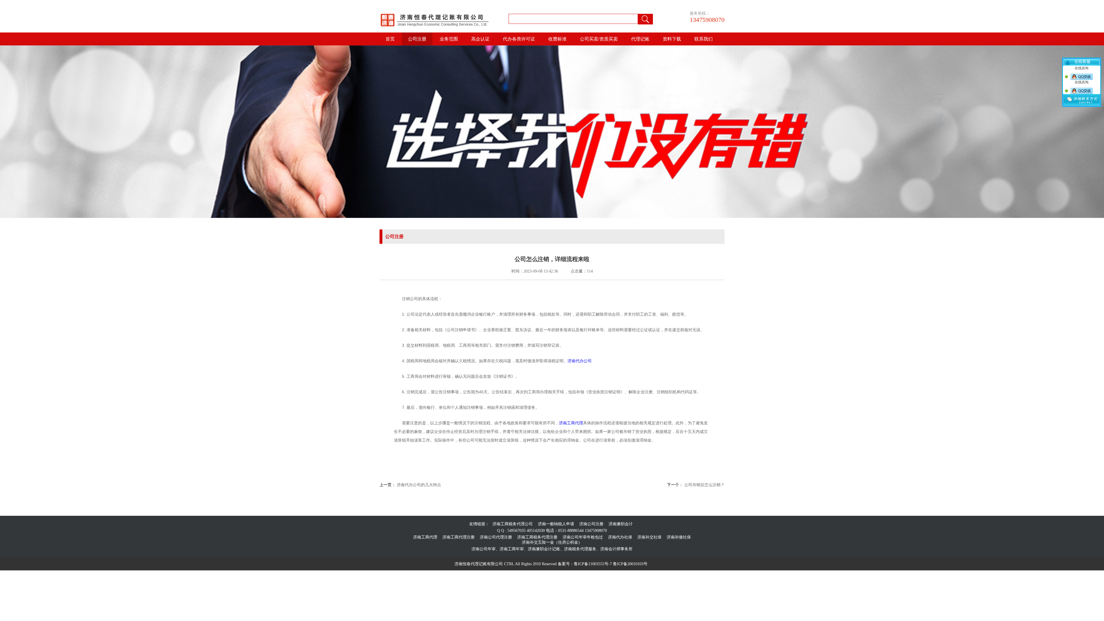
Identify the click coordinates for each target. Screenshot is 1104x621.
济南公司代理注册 (496, 537)
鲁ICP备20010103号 (630, 564)
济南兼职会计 (621, 524)
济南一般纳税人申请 (556, 524)
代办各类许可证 (519, 39)
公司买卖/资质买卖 (599, 39)
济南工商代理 (571, 423)
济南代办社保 (620, 537)
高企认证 (480, 39)
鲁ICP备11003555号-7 (593, 564)
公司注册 (417, 39)
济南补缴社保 (679, 537)
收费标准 (557, 39)
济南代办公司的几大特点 (418, 485)
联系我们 (703, 39)
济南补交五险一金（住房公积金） (552, 542)
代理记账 (640, 39)
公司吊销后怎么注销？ (703, 485)
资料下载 (672, 39)
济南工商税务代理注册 (537, 537)
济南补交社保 (649, 537)
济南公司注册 (591, 524)
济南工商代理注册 (458, 537)
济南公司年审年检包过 (583, 537)
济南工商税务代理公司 (512, 524)
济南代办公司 (580, 361)
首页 (390, 39)
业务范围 (449, 39)
